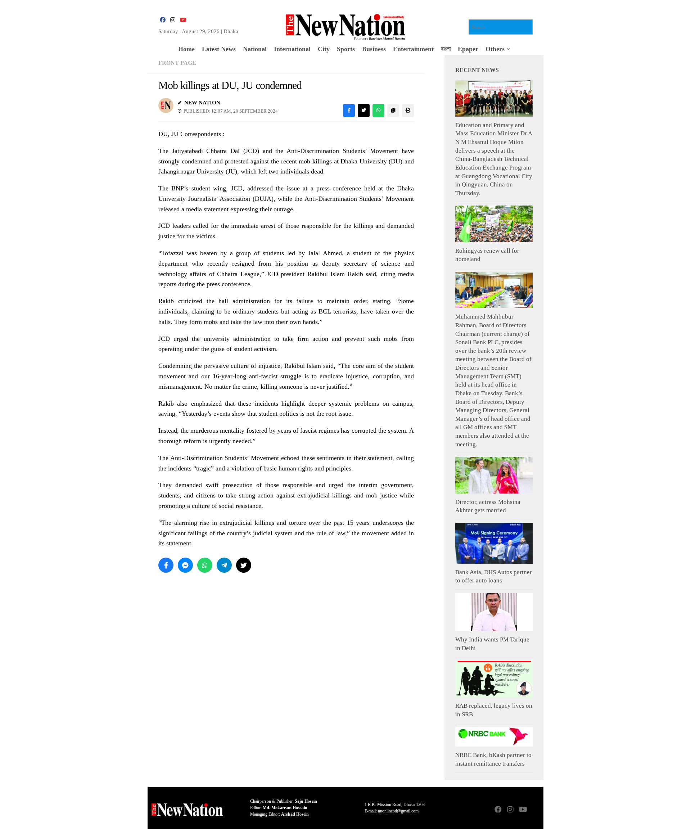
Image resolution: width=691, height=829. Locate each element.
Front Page (177, 63)
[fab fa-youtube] (183, 20)
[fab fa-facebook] (163, 20)
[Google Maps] (534, 810)
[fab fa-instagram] (173, 20)
